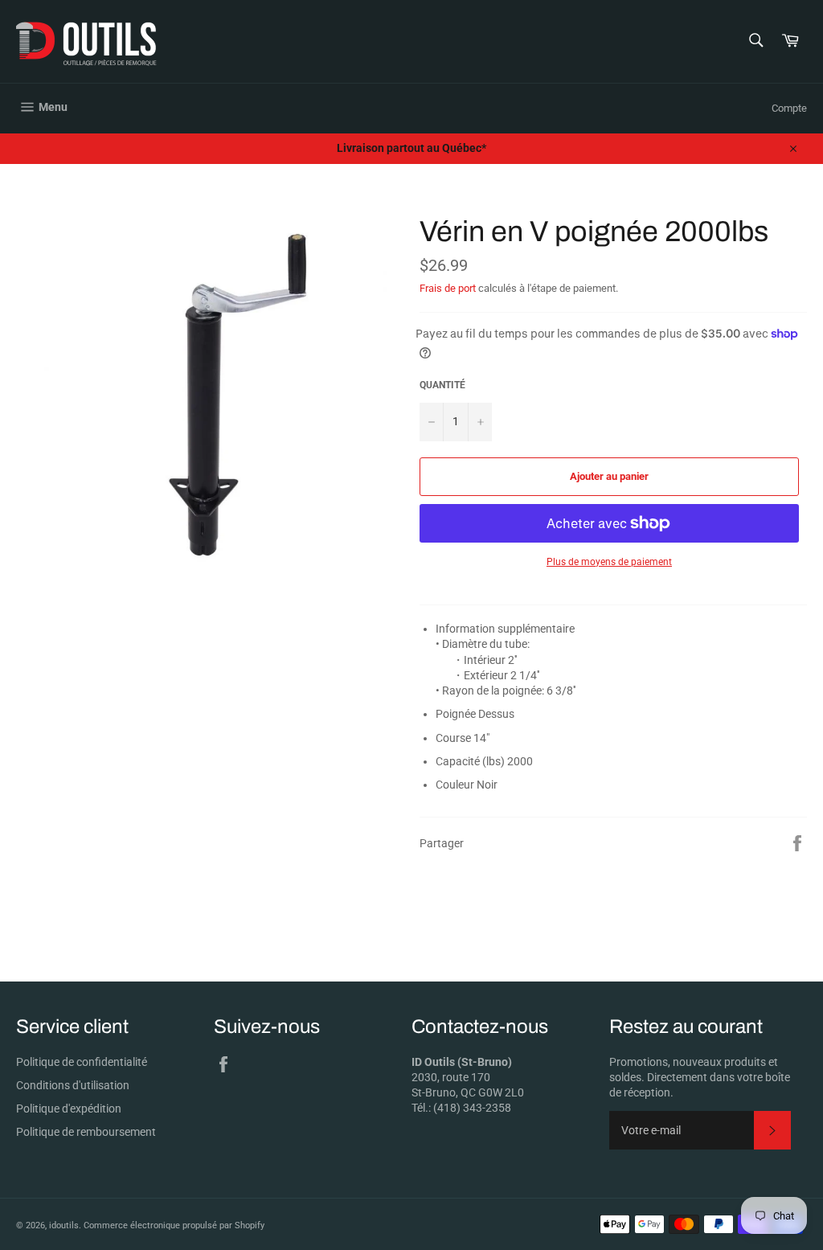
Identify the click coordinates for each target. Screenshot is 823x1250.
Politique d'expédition (68, 1108)
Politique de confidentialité (81, 1061)
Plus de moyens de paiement (609, 562)
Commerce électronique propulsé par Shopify (174, 1225)
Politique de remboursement (86, 1131)
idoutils (64, 1225)
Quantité (442, 385)
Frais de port (448, 288)
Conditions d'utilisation (72, 1085)
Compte (789, 108)
